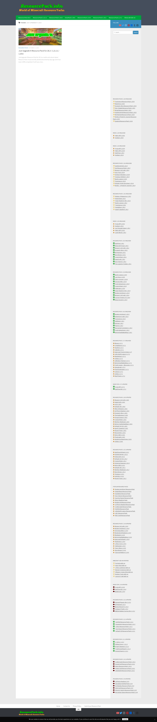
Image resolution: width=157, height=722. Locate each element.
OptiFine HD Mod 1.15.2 (122, 452)
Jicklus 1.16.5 (119, 441)
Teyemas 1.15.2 (119, 474)
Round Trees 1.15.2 (120, 478)
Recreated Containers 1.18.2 (123, 328)
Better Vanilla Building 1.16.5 (124, 424)
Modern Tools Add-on (121, 574)
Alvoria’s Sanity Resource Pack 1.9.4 (126, 690)
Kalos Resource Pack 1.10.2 (123, 666)
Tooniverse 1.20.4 (120, 181)
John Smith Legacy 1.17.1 (122, 354)
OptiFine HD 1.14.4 (120, 589)
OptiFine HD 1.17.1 (120, 389)
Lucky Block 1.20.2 (120, 232)
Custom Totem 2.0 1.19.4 (122, 297)
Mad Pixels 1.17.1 (120, 376)
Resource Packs (23, 48)
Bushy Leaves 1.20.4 (121, 179)
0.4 (129, 175)
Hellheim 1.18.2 (119, 321)
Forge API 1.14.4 (120, 587)
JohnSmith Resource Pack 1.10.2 (125, 671)
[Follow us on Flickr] (131, 25)
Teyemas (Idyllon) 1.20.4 (122, 177)
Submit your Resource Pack (92, 706)
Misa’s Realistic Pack (121, 500)
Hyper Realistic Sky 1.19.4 (122, 291)
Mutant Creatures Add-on (123, 570)
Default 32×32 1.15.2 (121, 459)
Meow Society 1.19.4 (121, 300)
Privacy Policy (77, 706)
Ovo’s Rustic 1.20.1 (120, 262)
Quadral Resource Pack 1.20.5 (124, 121)
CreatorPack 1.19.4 (120, 286)
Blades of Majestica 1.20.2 (123, 196)
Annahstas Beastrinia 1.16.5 (123, 439)
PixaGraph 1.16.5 (120, 437)
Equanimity (119, 624)
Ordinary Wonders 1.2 (121, 175)
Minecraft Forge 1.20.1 (121, 246)
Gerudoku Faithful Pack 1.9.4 (123, 684)
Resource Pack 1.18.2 (99, 18)
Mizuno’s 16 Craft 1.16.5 (122, 400)
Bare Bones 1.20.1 (120, 255)
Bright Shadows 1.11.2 (122, 646)
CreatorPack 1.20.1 (120, 257)
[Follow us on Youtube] (120, 25)
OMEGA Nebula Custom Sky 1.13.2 (125, 611)
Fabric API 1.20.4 (120, 151)
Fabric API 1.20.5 (120, 135)
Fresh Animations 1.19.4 (122, 284)
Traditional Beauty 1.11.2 (122, 649)
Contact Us (66, 706)
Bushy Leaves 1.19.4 (121, 275)
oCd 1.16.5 (118, 404)
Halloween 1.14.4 (120, 546)
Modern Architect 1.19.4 (122, 293)
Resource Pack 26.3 (24, 18)
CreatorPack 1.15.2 (120, 461)
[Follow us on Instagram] (126, 25)
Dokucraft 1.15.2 (120, 457)
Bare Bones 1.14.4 (120, 550)
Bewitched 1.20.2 (120, 198)
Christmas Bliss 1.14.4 (121, 531)
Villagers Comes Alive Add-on (124, 572)
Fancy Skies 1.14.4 (120, 548)
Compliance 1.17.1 (120, 345)
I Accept (125, 719)
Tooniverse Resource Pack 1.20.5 (125, 101)
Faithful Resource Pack (122, 509)
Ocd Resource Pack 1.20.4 (122, 168)
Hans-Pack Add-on (120, 565)
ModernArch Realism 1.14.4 (123, 533)
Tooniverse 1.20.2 (120, 205)
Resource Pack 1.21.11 (40, 18)
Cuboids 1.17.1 (119, 350)
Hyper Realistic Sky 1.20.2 (123, 201)
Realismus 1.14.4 (120, 541)
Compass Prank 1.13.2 (121, 609)
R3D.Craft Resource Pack (122, 515)
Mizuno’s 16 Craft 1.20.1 (122, 248)
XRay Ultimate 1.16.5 (121, 409)
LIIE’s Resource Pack (121, 513)
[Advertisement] (125, 66)
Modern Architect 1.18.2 (122, 314)
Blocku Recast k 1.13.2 (121, 607)
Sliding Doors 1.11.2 (121, 644)
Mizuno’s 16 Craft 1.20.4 (122, 170)
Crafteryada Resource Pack (123, 507)
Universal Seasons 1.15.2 (122, 463)
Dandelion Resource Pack (122, 494)
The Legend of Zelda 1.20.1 (123, 264)
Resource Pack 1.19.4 (84, 18)
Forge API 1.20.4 (120, 148)
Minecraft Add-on (129, 18)
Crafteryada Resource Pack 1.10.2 (125, 662)
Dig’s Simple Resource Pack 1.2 (124, 108)
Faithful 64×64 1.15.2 (121, 454)
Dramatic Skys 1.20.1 (121, 250)
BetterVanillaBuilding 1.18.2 (123, 332)
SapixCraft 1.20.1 (120, 259)
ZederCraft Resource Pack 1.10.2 (125, 668)
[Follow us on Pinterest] (129, 25)
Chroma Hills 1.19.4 (120, 282)
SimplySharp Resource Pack (123, 491)
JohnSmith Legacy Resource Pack (125, 511)
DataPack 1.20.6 (70, 18)
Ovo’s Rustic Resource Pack (123, 496)
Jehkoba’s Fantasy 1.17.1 (122, 361)
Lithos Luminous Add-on (122, 568)
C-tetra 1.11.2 (119, 642)
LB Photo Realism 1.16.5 (122, 411)
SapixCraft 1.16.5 (120, 402)
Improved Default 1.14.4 (122, 539)
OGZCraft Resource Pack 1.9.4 (124, 688)
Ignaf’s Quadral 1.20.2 (121, 209)
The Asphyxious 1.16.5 (121, 415)
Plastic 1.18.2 (119, 326)
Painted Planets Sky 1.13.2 (123, 602)
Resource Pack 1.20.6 (55, 18)
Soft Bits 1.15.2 (119, 476)
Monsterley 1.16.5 (120, 433)
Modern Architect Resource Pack (125, 489)
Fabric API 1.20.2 (120, 230)
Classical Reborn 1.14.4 (122, 552)
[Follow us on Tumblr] (134, 25)
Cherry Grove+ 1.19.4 (121, 279)
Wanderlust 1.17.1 (120, 356)
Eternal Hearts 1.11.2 (121, 651)
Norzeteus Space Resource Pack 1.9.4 (126, 692)
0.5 (134, 108)
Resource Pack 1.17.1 (115, 18)
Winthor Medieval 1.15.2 (122, 470)
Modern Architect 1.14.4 (122, 528)
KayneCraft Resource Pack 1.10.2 (125, 664)
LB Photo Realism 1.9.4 (122, 681)
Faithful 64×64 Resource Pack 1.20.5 (125, 112)
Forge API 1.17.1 (120, 387)
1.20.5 (133, 115)
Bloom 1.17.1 (119, 343)
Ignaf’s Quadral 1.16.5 (121, 428)
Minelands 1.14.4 (120, 535)
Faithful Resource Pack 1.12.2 (124, 622)
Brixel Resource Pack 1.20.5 (123, 110)
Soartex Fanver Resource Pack (124, 498)
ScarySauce (119, 629)
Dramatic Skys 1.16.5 (121, 413)
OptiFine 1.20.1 (119, 243)
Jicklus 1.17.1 (119, 358)
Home (58, 706)
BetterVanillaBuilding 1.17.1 (123, 363)
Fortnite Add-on (120, 563)
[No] (155, 719)
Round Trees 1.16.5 (120, 430)
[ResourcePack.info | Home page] (42, 8)
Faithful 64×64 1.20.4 (121, 166)
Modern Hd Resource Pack (123, 502)
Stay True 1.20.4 (120, 172)
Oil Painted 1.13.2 (120, 604)
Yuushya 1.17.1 (119, 348)
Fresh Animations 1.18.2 (122, 330)
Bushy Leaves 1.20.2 (121, 203)
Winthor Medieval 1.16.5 (122, 422)
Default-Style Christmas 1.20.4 (124, 183)
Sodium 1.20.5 (119, 138)
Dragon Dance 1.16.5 (121, 417)
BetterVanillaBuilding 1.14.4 (123, 537)
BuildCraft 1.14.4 (120, 591)
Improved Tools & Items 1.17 (123, 352)
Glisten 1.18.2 (119, 323)
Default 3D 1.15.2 (120, 467)
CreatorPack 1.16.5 (121, 420)
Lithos (117, 626)
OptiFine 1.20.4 (119, 153)
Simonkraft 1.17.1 (120, 367)
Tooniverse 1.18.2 (120, 319)
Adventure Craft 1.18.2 (121, 316)
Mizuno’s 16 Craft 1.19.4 (122, 295)
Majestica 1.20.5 (120, 104)
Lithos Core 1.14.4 (120, 544)
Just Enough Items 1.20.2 (122, 228)
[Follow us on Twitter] (123, 25)
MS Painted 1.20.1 (120, 252)
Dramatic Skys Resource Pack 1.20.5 (125, 106)
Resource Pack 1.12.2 (129, 624)
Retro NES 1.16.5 (120, 435)
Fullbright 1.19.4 (120, 288)
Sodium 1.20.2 (119, 226)
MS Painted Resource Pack (123, 115)
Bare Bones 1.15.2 (120, 472)
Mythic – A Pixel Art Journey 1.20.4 (125, 185)
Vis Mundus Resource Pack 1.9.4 (124, 686)
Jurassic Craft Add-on (121, 576)
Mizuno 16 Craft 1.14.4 (121, 526)
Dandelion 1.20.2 (120, 207)
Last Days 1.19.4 (120, 277)
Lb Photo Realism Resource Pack (125, 504)
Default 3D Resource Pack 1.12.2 (125, 631)
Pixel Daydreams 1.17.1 (122, 369)
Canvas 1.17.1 (119, 372)
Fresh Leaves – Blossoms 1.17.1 (124, 365)
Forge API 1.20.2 (120, 224)
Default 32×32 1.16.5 (121, 426)
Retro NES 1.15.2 (120, 465)
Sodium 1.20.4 (119, 155)
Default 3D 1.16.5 (120, 406)
